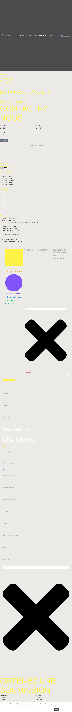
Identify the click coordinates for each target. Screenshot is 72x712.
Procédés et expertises (8, 198)
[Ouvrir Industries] (24, 35)
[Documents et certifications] (3, 529)
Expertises (6, 417)
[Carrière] (3, 517)
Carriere (3, 206)
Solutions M (23, 234)
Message (2, 132)
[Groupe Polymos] (3, 446)
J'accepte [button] (56, 709)
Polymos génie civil (9, 476)
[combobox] (46, 309)
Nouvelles (58, 255)
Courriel (2, 129)
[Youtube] (6, 168)
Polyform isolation (9, 487)
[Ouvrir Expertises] (38, 35)
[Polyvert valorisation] (3, 493)
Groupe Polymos (8, 452)
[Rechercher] (3, 667)
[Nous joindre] (3, 553)
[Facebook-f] (0, 168)
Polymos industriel (9, 464)
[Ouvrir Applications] (31, 35)
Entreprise (39, 129)
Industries (4, 193)
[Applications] (3, 399)
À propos (3, 204)
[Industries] (3, 387)
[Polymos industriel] (3, 458)
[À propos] (3, 505)
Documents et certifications (11, 535)
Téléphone (39, 125)
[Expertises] (3, 411)
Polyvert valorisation (9, 499)
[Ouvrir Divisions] (52, 35)
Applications (4, 196)
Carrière (42, 250)
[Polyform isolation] (3, 481)
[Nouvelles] (3, 541)
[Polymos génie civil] (3, 469)
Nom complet (4, 125)
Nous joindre (5, 209)
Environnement (5, 201)
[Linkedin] (4, 168)
